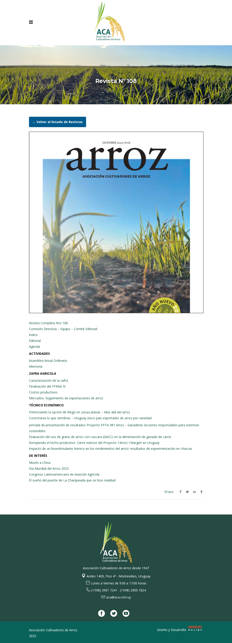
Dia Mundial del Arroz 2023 (49, 468)
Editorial (35, 340)
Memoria (35, 366)
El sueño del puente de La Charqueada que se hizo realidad (72, 480)
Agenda (34, 346)
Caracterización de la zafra (48, 380)
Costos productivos (43, 392)
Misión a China (40, 462)
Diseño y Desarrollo (172, 630)
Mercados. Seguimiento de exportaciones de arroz (66, 398)
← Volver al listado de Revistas (57, 122)
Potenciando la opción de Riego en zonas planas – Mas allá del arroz (79, 412)
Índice (33, 335)
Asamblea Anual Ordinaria (48, 360)
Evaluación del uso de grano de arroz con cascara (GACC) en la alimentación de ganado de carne (100, 437)
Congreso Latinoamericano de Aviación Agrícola (64, 474)
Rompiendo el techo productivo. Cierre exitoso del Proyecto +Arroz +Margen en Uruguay (94, 443)
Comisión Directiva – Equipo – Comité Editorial (63, 329)
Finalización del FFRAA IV (47, 386)
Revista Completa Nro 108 (48, 323)
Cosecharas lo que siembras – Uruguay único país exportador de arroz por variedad (90, 418)
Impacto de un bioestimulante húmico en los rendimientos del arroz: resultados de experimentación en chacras (110, 448)
